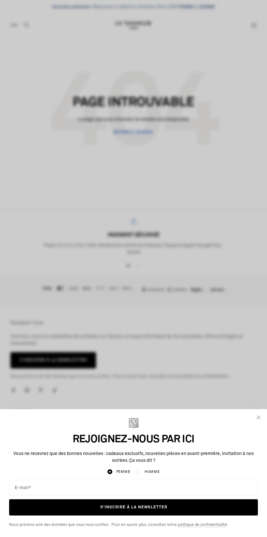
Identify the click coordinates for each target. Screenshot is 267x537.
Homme (152, 472)
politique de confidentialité (202, 525)
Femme (123, 472)
